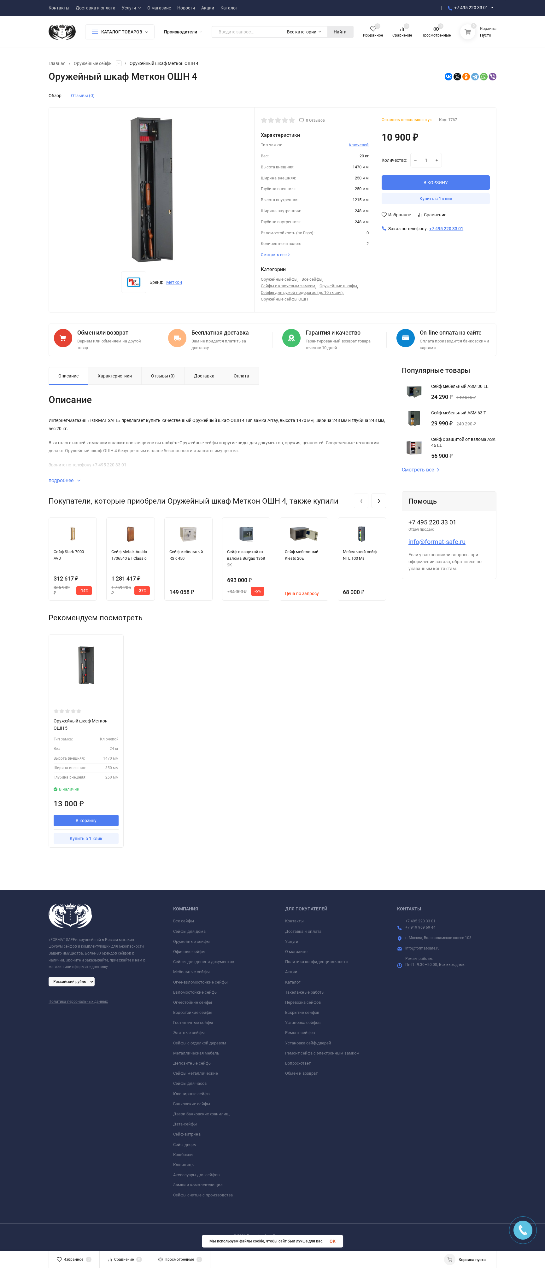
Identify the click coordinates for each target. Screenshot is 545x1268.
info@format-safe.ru (437, 542)
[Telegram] (475, 76)
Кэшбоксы (183, 1154)
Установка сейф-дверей (308, 1043)
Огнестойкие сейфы (192, 1002)
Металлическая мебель (196, 1053)
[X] (457, 76)
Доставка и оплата (303, 931)
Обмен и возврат (301, 1073)
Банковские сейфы (191, 1103)
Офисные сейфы (189, 951)
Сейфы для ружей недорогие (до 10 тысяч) (302, 292)
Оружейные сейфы (93, 63)
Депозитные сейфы (192, 1063)
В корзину (86, 820)
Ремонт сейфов (300, 1032)
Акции (291, 971)
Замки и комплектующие (198, 1185)
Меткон (174, 282)
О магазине (296, 951)
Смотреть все (418, 469)
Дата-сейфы (185, 1124)
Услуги (291, 941)
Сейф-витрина (187, 1134)
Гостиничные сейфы (193, 1022)
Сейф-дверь (184, 1144)
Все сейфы (312, 279)
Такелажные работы (305, 992)
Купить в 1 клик (435, 198)
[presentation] (361, 501)
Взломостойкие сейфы (195, 992)
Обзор (55, 95)
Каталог (292, 982)
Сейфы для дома (189, 931)
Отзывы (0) (83, 95)
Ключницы (184, 1164)
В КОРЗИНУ (436, 182)
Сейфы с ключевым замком (288, 285)
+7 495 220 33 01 (471, 7)
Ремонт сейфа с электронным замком (322, 1053)
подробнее (62, 480)
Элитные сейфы (189, 1032)
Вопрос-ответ (298, 1063)
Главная (57, 63)
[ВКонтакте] (448, 76)
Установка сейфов (302, 1022)
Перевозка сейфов (303, 1002)
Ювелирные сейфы (191, 1093)
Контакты (294, 921)
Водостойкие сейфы (192, 1012)
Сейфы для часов (190, 1083)
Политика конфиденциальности (316, 961)
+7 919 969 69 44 (420, 927)
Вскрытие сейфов (302, 1012)
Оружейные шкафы (338, 285)
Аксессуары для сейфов (196, 1174)
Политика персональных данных (78, 1001)
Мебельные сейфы (191, 971)
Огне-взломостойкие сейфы (200, 982)
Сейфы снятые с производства (203, 1195)
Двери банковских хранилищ (201, 1114)
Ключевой (359, 145)
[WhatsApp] (484, 76)
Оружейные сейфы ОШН (284, 299)
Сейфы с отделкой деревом (199, 1043)
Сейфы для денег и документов (203, 961)
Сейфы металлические (195, 1073)
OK (333, 1241)
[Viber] (492, 76)
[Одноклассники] (466, 76)
